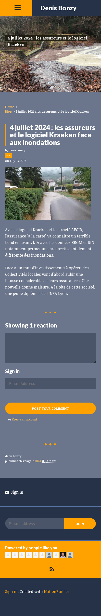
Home (9, 107)
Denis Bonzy (58, 8)
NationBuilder (56, 591)
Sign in (16, 492)
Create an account (24, 419)
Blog (8, 111)
